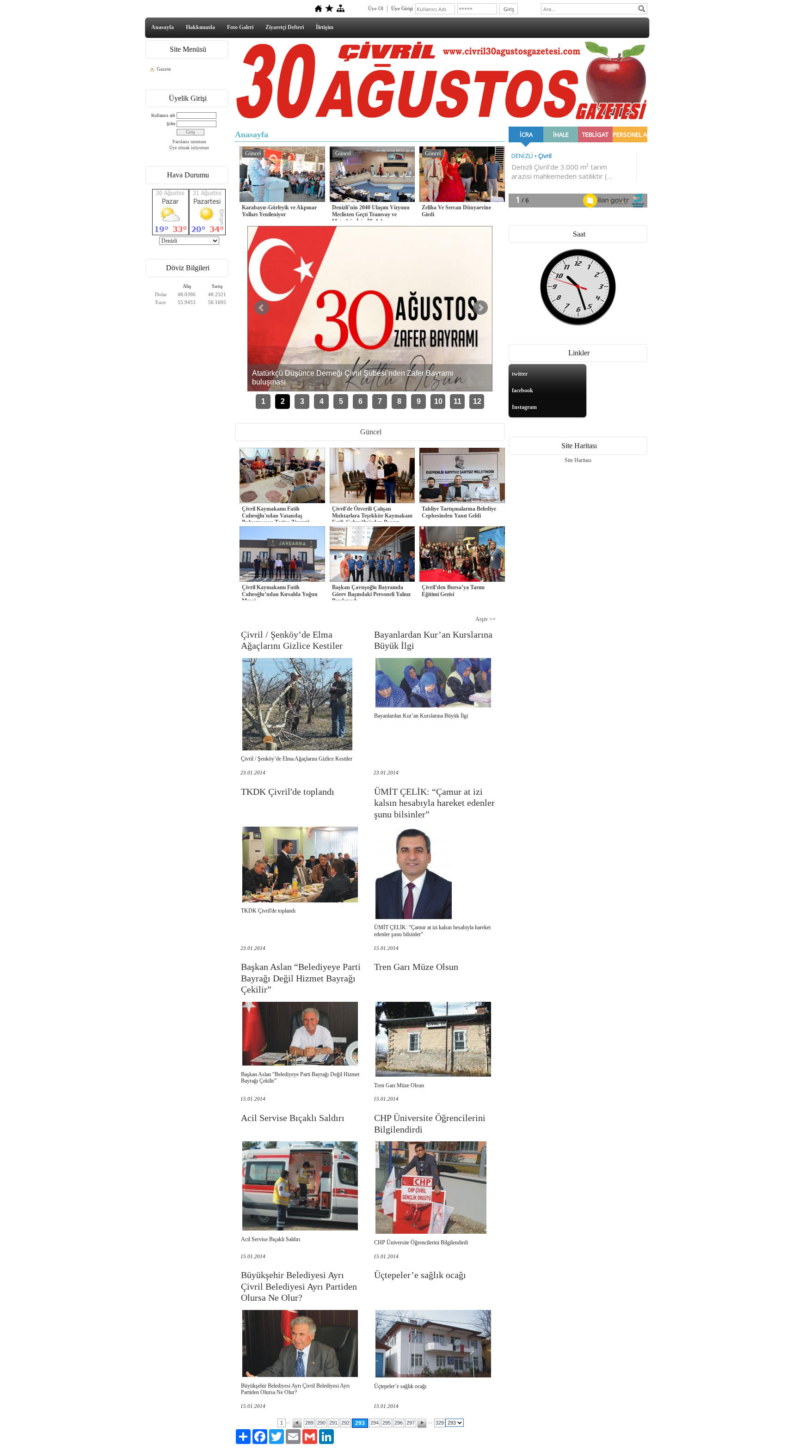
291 (333, 1423)
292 (345, 1423)
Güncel (253, 153)
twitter (520, 374)
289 (309, 1423)
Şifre (170, 123)
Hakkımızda (200, 27)
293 (360, 1423)
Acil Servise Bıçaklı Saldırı (292, 1118)
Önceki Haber (261, 307)
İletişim (324, 27)
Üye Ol (375, 8)
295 (386, 1423)
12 (477, 401)
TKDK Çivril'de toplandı (287, 791)
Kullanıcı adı (163, 115)
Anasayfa (162, 27)
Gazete (164, 69)
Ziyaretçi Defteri (284, 27)
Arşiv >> (485, 619)
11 (457, 401)
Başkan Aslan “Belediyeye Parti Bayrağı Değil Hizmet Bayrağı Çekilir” (301, 978)
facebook (522, 390)
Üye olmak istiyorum (189, 147)
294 (374, 1423)
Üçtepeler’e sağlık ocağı (420, 1275)
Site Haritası (578, 460)
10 (438, 401)
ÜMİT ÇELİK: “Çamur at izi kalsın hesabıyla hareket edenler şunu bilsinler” (434, 802)
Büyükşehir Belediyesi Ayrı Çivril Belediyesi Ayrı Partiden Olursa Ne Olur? (299, 1286)
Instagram (524, 407)
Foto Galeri (240, 27)
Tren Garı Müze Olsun (416, 967)
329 (440, 1423)
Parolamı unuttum (189, 141)
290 (321, 1423)
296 (398, 1423)
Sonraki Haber (480, 307)
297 (410, 1423)
